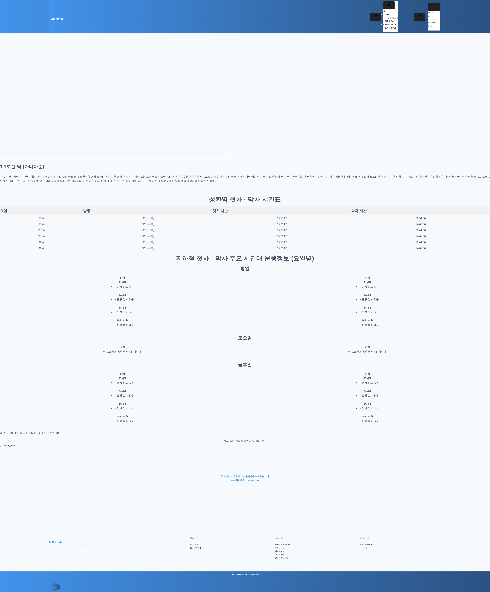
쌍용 (441, 176)
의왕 (53, 181)
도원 (157, 176)
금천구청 (85, 176)
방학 (248, 176)
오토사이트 (56, 18)
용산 (42, 181)
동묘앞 (206, 176)
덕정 (137, 176)
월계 (48, 181)
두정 (227, 176)
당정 (119, 176)
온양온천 (25, 181)
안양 (453, 176)
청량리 (164, 181)
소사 (366, 176)
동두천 (184, 176)
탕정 (177, 181)
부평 (295, 176)
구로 (59, 176)
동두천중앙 (195, 176)
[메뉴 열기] (375, 17)
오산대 (10, 181)
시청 (398, 176)
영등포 (478, 176)
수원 (392, 176)
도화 (163, 176)
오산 (2, 181)
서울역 (310, 176)
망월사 (235, 176)
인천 (68, 181)
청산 (171, 181)
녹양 (107, 176)
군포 (70, 176)
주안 (122, 181)
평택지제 (192, 181)
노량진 (100, 176)
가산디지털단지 (15, 176)
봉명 (277, 176)
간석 (27, 176)
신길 (404, 176)
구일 (64, 176)
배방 (253, 176)
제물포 (89, 181)
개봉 (32, 176)
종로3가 (104, 181)
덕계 (131, 176)
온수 (16, 181)
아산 (447, 176)
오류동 (486, 176)
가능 (2, 176)
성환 (348, 176)
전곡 (74, 181)
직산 (139, 181)
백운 (259, 176)
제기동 (81, 181)
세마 (360, 176)
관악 (38, 176)
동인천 (221, 176)
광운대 (52, 176)
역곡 (464, 176)
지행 (134, 181)
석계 (326, 176)
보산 (271, 176)
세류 (354, 176)
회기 (206, 181)
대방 (125, 176)
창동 (151, 181)
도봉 (142, 176)
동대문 (176, 176)
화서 (200, 181)
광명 (44, 176)
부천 (289, 176)
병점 (265, 176)
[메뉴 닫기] (389, 5)
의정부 (61, 181)
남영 (93, 176)
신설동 (420, 176)
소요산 (373, 176)
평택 (183, 181)
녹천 (113, 176)
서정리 (319, 176)
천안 (157, 181)
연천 (470, 176)
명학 (242, 176)
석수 (332, 176)
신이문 (428, 176)
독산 (169, 176)
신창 (435, 176)
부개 (283, 176)
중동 (128, 181)
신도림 (411, 176)
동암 (213, 176)
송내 (380, 176)
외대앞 (35, 181)
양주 (458, 176)
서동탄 (302, 176)
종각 (96, 181)
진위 (145, 181)
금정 (76, 176)
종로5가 (114, 181)
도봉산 (150, 176)
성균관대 (340, 176)
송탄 (386, 176)
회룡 (212, 181)
